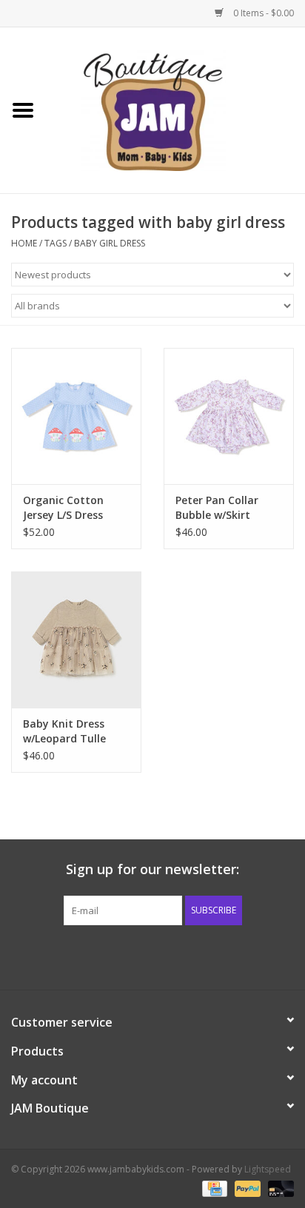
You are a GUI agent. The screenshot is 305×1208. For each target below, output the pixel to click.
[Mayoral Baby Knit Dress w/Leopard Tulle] (76, 639)
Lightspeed (267, 1169)
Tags (55, 243)
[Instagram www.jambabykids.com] (166, 955)
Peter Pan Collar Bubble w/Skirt (216, 507)
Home (24, 243)
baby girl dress (109, 243)
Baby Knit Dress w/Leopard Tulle (64, 731)
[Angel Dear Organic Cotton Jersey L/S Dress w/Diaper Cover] (76, 416)
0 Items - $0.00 (262, 13)
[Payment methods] (213, 1187)
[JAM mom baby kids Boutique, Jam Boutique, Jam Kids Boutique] (175, 109)
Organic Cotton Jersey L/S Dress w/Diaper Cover (63, 508)
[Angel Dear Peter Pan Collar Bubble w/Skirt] (229, 416)
